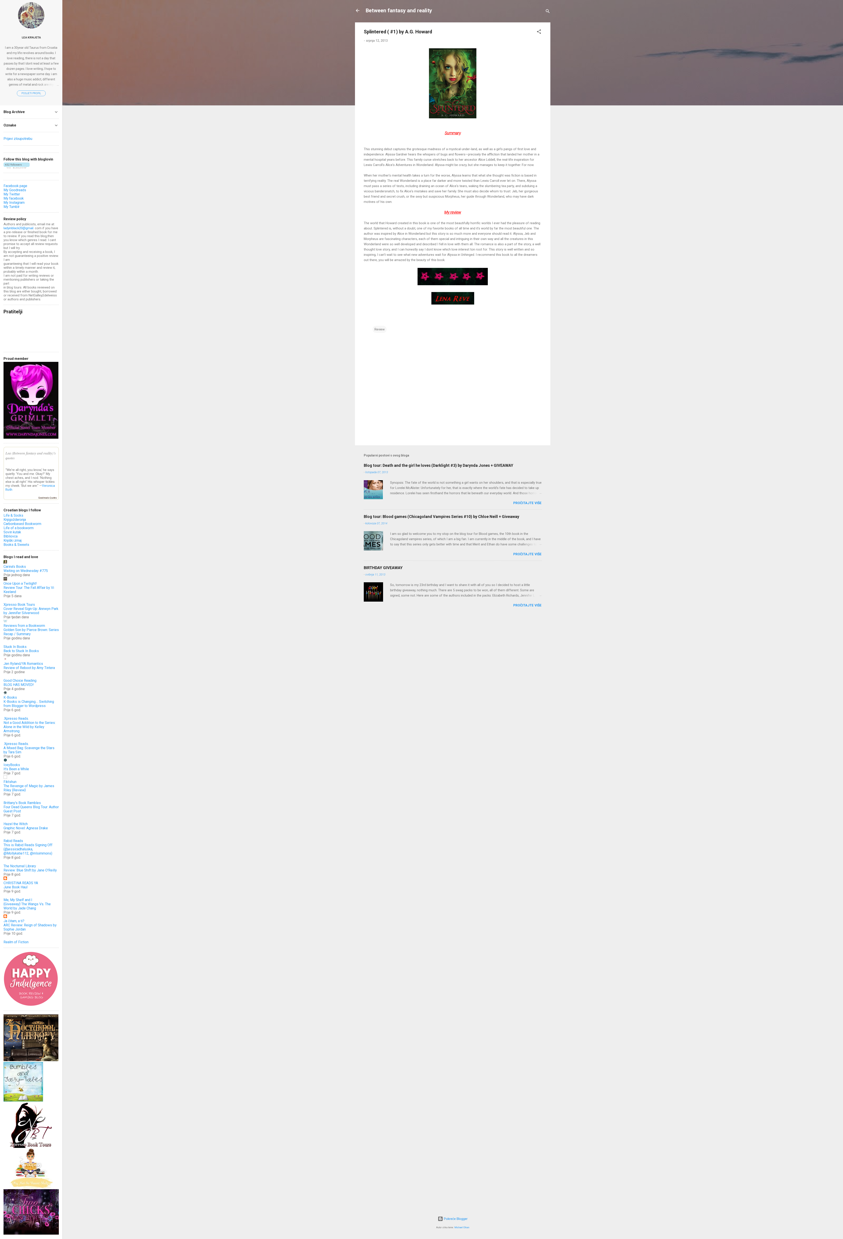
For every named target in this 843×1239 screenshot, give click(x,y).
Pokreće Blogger (455, 1219)
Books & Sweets (16, 545)
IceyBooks (12, 765)
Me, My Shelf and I (18, 900)
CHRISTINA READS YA (21, 883)
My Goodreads (15, 190)
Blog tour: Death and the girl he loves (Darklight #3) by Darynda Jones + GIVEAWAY (438, 465)
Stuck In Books (15, 647)
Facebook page (15, 186)
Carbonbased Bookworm (22, 524)
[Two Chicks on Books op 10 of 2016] (31, 1233)
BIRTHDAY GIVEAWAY (383, 567)
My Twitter (12, 194)
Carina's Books (15, 566)
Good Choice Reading (20, 680)
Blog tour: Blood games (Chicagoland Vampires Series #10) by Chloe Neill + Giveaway (441, 516)
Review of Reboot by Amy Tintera (29, 668)
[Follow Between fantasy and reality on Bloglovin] (17, 167)
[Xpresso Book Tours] (31, 1147)
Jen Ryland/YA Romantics (23, 664)
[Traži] (547, 12)
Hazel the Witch (16, 824)
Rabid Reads (13, 841)
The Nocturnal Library (20, 866)
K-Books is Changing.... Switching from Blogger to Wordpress (29, 704)
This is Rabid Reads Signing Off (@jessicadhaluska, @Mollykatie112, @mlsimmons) (28, 849)
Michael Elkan (461, 1227)
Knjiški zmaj (13, 540)
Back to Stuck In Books (21, 651)
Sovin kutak (12, 532)
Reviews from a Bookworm (24, 626)
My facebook (14, 198)
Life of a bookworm (19, 528)
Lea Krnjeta (31, 37)
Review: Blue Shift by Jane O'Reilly (30, 870)
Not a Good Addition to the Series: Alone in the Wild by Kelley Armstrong (30, 727)
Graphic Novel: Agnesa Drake (26, 828)
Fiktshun (10, 782)
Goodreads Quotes (47, 498)
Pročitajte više (527, 503)
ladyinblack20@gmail (18, 228)
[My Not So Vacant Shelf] (31, 1187)
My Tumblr (12, 207)
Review (380, 329)
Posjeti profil (31, 93)
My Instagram (14, 202)
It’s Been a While (16, 769)
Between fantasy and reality (399, 10)
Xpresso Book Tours (19, 604)
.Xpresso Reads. (16, 718)
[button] (539, 32)
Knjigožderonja (15, 520)
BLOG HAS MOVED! (19, 685)
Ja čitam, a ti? (14, 921)
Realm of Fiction (16, 942)
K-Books (10, 697)
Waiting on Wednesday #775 (26, 571)
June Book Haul (15, 887)
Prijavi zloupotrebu (18, 139)
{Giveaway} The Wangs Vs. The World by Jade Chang (27, 906)
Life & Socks (13, 515)
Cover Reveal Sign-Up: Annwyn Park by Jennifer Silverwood (31, 611)
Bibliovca (11, 536)
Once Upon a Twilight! (20, 583)
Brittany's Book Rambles (22, 803)
